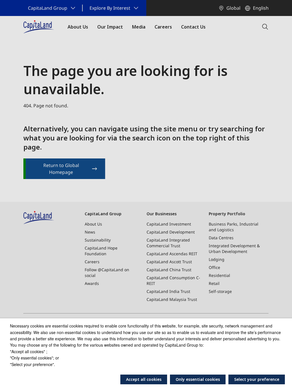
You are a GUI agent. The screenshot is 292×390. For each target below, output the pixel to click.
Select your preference (256, 379)
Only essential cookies (198, 379)
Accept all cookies (143, 379)
